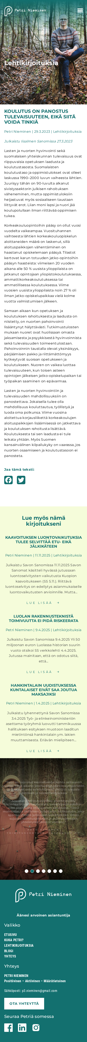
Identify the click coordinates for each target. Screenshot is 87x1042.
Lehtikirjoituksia (19, 946)
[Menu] (80, 10)
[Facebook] (8, 481)
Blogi (8, 951)
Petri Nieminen (25, 11)
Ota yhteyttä (24, 1004)
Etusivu (10, 935)
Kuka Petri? (13, 940)
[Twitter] (21, 481)
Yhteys (10, 956)
